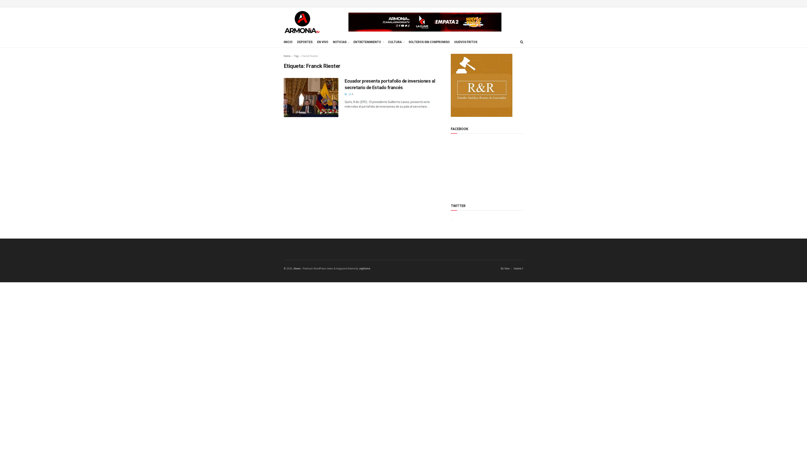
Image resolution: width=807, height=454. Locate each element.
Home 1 (518, 268)
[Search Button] (521, 42)
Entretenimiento (367, 42)
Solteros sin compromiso (429, 42)
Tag (296, 56)
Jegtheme (364, 268)
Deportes (305, 42)
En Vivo (322, 42)
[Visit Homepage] (302, 22)
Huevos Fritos (465, 42)
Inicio (288, 42)
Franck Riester (310, 56)
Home (287, 56)
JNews (297, 268)
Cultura (395, 42)
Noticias (340, 42)
